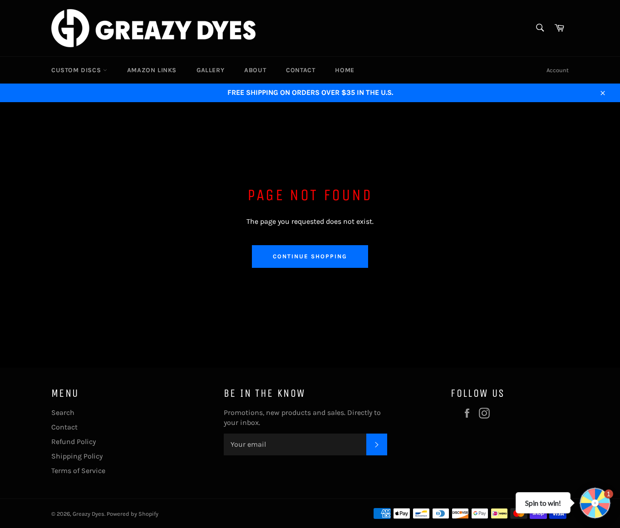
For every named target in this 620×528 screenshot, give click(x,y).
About (255, 70)
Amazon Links (152, 70)
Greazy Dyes (88, 513)
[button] (595, 503)
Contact (300, 70)
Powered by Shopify (132, 513)
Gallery (210, 70)
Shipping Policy (77, 456)
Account (557, 70)
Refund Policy (73, 441)
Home (344, 70)
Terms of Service (78, 470)
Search (62, 412)
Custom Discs (77, 70)
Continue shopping (310, 256)
